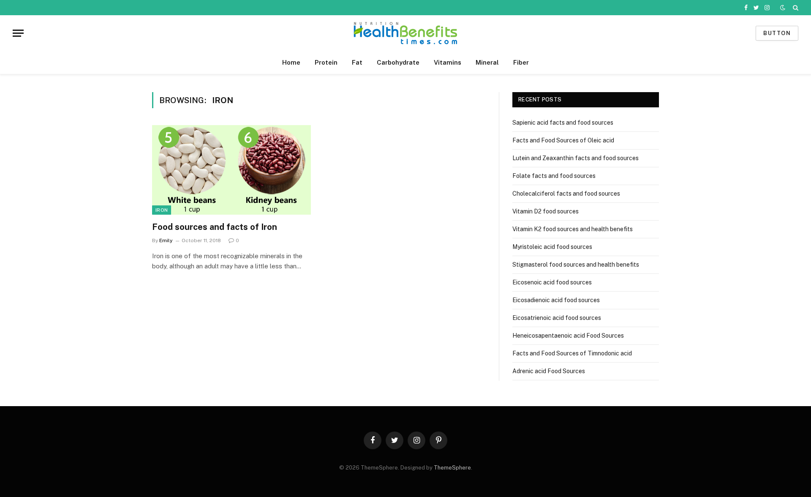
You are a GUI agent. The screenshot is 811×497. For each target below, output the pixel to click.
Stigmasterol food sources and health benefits (575, 264)
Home (291, 62)
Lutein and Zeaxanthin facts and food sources (575, 158)
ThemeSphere (452, 467)
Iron (161, 210)
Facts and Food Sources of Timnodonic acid (572, 353)
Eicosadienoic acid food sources (556, 300)
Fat (357, 62)
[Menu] (18, 33)
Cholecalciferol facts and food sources (566, 193)
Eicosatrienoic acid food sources (556, 317)
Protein (326, 62)
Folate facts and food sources (554, 175)
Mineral (487, 62)
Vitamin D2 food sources (545, 211)
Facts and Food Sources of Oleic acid (563, 140)
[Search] (794, 7)
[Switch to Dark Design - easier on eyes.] (782, 8)
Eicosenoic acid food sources (552, 282)
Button (777, 33)
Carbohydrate (398, 62)
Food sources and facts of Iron (214, 227)
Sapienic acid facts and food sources (562, 122)
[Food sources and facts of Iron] (231, 170)
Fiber (521, 62)
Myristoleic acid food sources (552, 246)
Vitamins (447, 62)
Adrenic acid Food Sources (548, 371)
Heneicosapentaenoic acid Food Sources (568, 335)
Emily (166, 240)
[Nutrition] (405, 33)
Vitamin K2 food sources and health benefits (572, 229)
